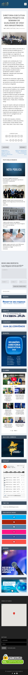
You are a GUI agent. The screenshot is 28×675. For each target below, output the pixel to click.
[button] (15, 386)
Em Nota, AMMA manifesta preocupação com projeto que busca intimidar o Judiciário (13, 180)
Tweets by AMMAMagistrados (11, 507)
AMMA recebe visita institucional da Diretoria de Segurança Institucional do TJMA (14, 202)
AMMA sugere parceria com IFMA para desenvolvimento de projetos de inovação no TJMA (13, 246)
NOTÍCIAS (12, 28)
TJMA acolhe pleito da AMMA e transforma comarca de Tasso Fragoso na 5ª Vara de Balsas (14, 224)
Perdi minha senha (11, 648)
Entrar (4, 648)
